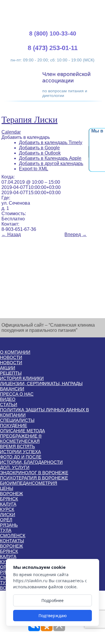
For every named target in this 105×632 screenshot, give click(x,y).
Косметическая (20, 441)
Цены (6, 488)
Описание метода (22, 430)
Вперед (75, 234)
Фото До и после (20, 456)
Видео (7, 399)
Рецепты (11, 373)
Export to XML (33, 168)
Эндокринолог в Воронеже (34, 472)
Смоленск (12, 535)
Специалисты (17, 420)
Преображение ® (21, 435)
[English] (79, 5)
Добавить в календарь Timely (50, 142)
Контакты (12, 540)
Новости (11, 357)
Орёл (6, 519)
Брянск (9, 498)
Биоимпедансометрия (28, 483)
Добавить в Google (39, 147)
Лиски (7, 514)
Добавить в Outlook (40, 153)
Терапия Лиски (29, 119)
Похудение (13, 425)
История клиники (22, 378)
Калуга (8, 504)
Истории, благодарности (31, 462)
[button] (25, 137)
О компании (15, 352)
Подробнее (52, 600)
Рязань (9, 525)
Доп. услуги (14, 467)
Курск (7, 509)
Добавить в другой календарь (51, 163)
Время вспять (17, 446)
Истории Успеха (20, 451)
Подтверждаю (52, 615)
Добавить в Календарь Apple (50, 158)
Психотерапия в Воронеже (34, 477)
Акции (7, 367)
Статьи (8, 404)
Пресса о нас (17, 394)
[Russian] (93, 5)
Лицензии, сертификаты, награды (41, 383)
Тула (5, 530)
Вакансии (12, 388)
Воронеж (11, 493)
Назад (11, 234)
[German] (86, 5)
